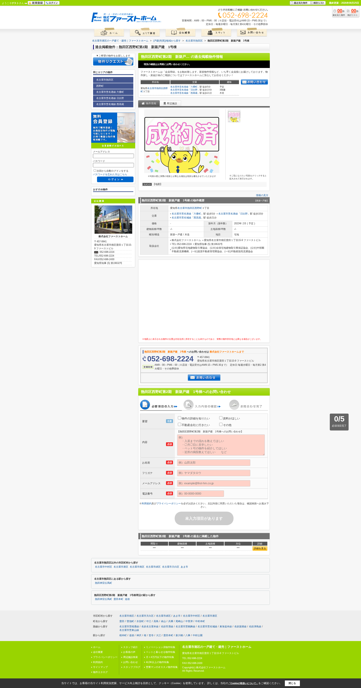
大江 (158, 635)
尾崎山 (179, 621)
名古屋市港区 (121, 567)
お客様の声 (129, 652)
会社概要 (98, 652)
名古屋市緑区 (153, 567)
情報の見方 (262, 195)
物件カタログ (100, 672)
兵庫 (170, 621)
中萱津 (189, 621)
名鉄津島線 (255, 626)
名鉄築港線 (240, 626)
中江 (148, 621)
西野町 (198, 208)
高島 (156, 621)
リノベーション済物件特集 (160, 647)
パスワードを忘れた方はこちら (110, 174)
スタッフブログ (131, 667)
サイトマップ (100, 667)
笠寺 (151, 635)
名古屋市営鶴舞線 (185, 626)
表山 (163, 621)
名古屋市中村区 (103, 567)
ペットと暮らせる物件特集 (160, 652)
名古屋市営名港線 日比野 (110, 98)
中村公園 (197, 635)
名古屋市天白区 (170, 567)
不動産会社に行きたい (196, 425)
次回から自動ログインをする (112, 170)
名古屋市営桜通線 (129, 626)
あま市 (184, 567)
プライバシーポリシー (168, 503)
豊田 (121, 621)
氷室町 (140, 621)
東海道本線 (226, 626)
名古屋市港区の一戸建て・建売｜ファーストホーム (216, 646)
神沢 (139, 635)
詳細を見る (260, 548)
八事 (187, 635)
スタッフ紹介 (130, 647)
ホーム (96, 647)
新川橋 (179, 635)
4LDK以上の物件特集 (157, 662)
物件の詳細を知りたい (196, 418)
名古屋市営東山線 (129, 630)
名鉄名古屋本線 (150, 626)
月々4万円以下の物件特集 (160, 657)
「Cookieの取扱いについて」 (243, 683)
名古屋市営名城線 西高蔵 (110, 104)
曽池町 (130, 621)
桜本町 (123, 635)
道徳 (127, 599)
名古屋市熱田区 (155, 88)
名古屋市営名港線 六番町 (110, 92)
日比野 (194, 89)
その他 (227, 425)
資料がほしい (231, 418)
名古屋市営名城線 (179, 93)
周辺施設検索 (130, 657)
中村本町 (200, 621)
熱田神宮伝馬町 (103, 583)
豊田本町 (118, 599)
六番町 (194, 86)
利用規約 (147, 503)
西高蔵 (194, 93)
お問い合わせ (130, 662)
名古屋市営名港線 (179, 86)
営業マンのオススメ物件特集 (162, 667)
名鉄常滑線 (167, 626)
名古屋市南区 (137, 567)
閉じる (292, 683)
